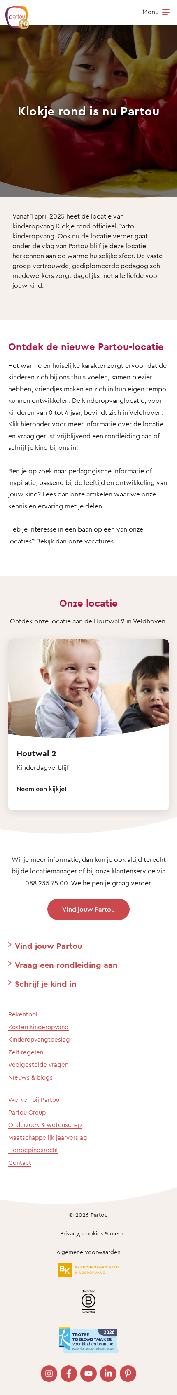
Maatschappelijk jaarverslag (47, 1137)
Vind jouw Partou (88, 909)
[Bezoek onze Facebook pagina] (69, 1373)
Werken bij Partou (33, 1099)
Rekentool (22, 1014)
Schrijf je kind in (46, 984)
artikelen (99, 494)
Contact (19, 1163)
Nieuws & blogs (30, 1077)
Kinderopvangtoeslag (39, 1039)
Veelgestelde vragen (38, 1064)
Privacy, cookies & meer (91, 1233)
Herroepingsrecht (33, 1150)
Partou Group (27, 1112)
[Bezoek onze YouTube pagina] (88, 1373)
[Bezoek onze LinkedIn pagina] (108, 1373)
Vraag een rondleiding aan (66, 965)
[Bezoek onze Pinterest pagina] (128, 1373)
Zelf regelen (25, 1052)
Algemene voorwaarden (88, 1251)
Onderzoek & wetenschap (45, 1125)
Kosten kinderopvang (38, 1027)
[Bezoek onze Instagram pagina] (49, 1373)
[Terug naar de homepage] (13, 13)
